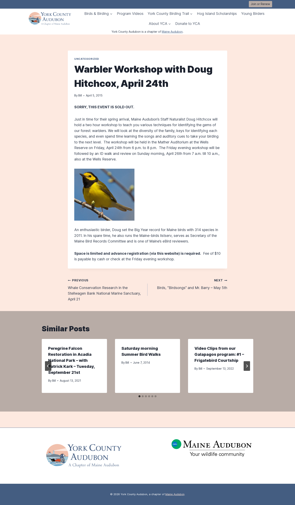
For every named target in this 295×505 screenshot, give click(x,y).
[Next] (247, 366)
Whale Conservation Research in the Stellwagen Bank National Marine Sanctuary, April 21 (104, 290)
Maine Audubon (172, 31)
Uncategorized (86, 58)
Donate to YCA (187, 23)
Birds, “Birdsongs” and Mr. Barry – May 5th (192, 284)
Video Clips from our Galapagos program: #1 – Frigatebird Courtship (219, 354)
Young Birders (252, 13)
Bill (80, 95)
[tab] (139, 396)
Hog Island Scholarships (217, 13)
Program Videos (130, 13)
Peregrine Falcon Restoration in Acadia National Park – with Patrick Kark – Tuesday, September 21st (71, 360)
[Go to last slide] (48, 366)
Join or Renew (260, 4)
